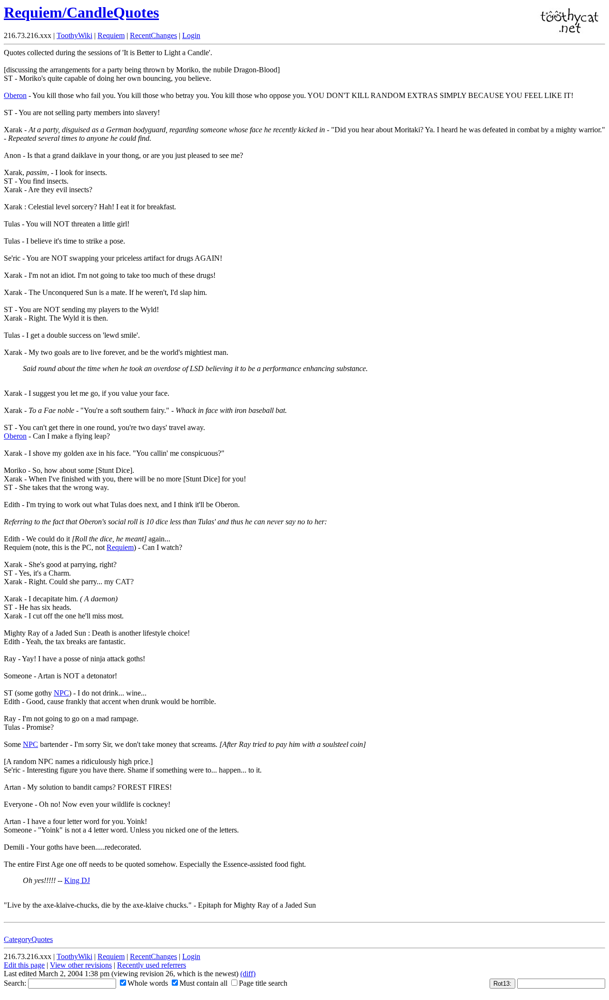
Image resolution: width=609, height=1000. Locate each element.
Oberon (15, 95)
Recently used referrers (151, 965)
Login (191, 35)
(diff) (247, 974)
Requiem (111, 35)
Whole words (148, 983)
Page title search (263, 983)
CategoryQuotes (28, 939)
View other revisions (81, 965)
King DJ (77, 880)
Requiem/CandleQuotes (81, 12)
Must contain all (203, 983)
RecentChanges (153, 35)
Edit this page (24, 965)
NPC (61, 693)
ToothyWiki (74, 35)
